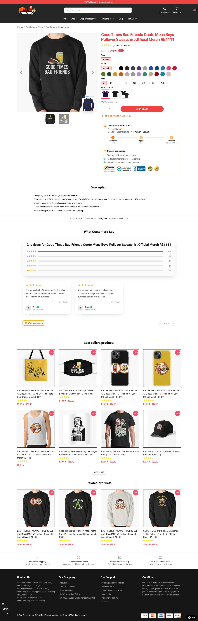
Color (103, 64)
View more (99, 472)
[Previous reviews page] (160, 323)
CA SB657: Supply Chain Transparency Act (77, 598)
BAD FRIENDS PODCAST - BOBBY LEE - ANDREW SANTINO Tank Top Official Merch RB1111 (35, 454)
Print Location (107, 87)
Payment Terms (107, 587)
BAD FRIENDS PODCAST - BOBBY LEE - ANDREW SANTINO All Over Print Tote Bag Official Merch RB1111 (35, 393)
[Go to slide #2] (64, 119)
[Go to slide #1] (50, 119)
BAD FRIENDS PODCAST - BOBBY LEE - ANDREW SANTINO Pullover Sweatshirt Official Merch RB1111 (35, 534)
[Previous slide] (21, 72)
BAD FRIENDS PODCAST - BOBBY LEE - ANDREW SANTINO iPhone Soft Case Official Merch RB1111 (119, 393)
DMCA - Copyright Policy (70, 594)
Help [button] (193, 618)
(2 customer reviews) (122, 45)
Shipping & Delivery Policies (112, 583)
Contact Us (106, 594)
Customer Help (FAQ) (110, 598)
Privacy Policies (66, 590)
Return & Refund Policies (111, 590)
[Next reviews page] (173, 323)
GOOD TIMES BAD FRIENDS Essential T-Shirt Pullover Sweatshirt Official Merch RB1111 (161, 534)
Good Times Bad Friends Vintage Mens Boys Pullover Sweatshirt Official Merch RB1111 (77, 534)
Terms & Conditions (68, 587)
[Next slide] (92, 72)
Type (103, 55)
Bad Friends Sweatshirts (57, 27)
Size (103, 79)
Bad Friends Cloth (34, 27)
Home (20, 27)
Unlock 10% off (5, 609)
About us (63, 583)
